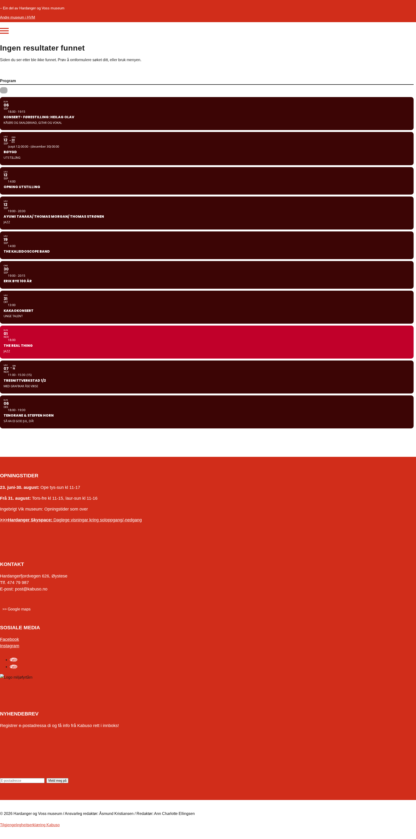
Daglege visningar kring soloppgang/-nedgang (71, 520)
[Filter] (3, 90)
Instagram (9, 645)
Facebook (9, 639)
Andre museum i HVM (17, 17)
